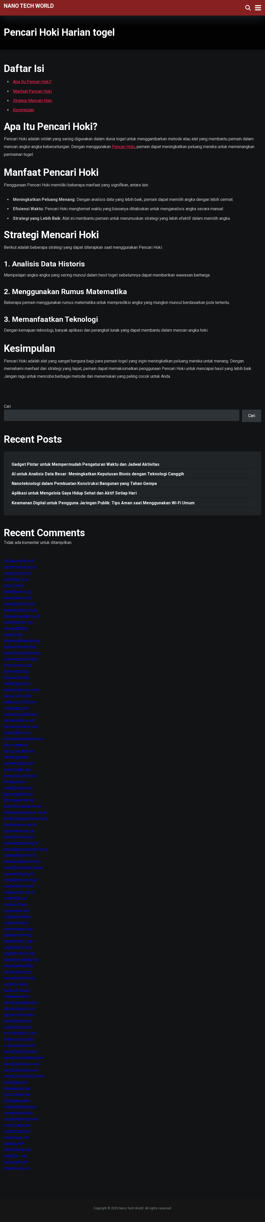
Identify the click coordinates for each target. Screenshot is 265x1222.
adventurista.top (18, 622)
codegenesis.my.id (21, 879)
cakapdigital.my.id (20, 855)
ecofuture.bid (16, 984)
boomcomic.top (18, 665)
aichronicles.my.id (20, 567)
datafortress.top (18, 941)
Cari (7, 406)
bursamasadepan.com (23, 738)
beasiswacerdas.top (22, 653)
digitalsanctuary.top (21, 959)
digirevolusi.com (19, 1014)
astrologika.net (17, 769)
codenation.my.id (19, 886)
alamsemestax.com (21, 689)
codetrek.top (15, 898)
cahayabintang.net (20, 1106)
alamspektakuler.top (22, 640)
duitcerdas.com (18, 1027)
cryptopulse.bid (18, 916)
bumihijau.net (15, 1082)
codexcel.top (15, 904)
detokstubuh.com (19, 1008)
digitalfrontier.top (19, 953)
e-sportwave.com (19, 1045)
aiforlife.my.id (16, 579)
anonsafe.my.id (17, 597)
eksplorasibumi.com (22, 1063)
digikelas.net (15, 1155)
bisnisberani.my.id (20, 824)
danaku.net (13, 1143)
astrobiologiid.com (21, 714)
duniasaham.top (18, 972)
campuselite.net (18, 1112)
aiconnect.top (16, 628)
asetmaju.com (16, 708)
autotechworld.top (20, 646)
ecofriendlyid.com (20, 1033)
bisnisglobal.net (18, 794)
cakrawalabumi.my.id (22, 861)
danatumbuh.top (18, 935)
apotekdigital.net (19, 763)
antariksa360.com (20, 702)
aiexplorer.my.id (18, 573)
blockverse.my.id (19, 830)
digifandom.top (17, 947)
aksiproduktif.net (19, 751)
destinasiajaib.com (21, 1002)
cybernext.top (16, 922)
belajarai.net (14, 781)
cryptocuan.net (17, 1131)
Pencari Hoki (123, 146)
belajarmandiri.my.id (21, 616)
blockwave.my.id (18, 836)
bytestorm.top (16, 677)
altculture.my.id (17, 591)
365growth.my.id (18, 560)
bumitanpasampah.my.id (25, 849)
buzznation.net (17, 1094)
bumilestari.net (17, 1088)
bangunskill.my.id (19, 603)
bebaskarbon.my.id (21, 610)
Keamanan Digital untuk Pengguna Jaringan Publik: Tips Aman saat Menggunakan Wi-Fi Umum (103, 502)
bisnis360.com (17, 732)
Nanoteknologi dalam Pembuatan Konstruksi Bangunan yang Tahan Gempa (84, 483)
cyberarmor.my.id (19, 892)
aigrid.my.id (14, 585)
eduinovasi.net (17, 1168)
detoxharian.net (17, 1149)
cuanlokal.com (16, 996)
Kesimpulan (23, 109)
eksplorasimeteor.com (24, 1076)
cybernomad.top (18, 929)
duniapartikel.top (19, 965)
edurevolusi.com (19, 1039)
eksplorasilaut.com (21, 1070)
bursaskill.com (17, 990)
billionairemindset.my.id (25, 812)
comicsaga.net (17, 1125)
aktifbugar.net (16, 757)
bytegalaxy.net (17, 1100)
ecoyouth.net (15, 1162)
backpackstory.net (20, 775)
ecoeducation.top (19, 978)
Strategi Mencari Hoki (32, 100)
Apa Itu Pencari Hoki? (32, 81)
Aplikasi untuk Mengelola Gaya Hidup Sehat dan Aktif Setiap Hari (74, 493)
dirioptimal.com (18, 1021)
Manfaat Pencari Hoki (32, 91)
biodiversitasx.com (21, 726)
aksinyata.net (15, 745)
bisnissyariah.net (19, 800)
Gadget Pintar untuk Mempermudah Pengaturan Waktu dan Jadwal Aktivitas (85, 464)
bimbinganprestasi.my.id (26, 818)
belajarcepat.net (18, 787)
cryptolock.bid (16, 910)
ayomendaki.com (19, 720)
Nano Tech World (29, 6)
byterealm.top (16, 671)
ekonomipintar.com (21, 1051)
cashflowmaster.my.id (23, 867)
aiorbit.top (13, 634)
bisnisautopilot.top (21, 659)
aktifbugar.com (17, 683)
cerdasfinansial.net (21, 1119)
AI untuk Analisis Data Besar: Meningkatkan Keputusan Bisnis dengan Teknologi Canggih (98, 473)
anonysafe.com (17, 696)
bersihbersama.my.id (22, 806)
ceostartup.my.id (18, 873)
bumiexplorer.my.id (21, 843)
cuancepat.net (16, 1137)
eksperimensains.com (24, 1057)
